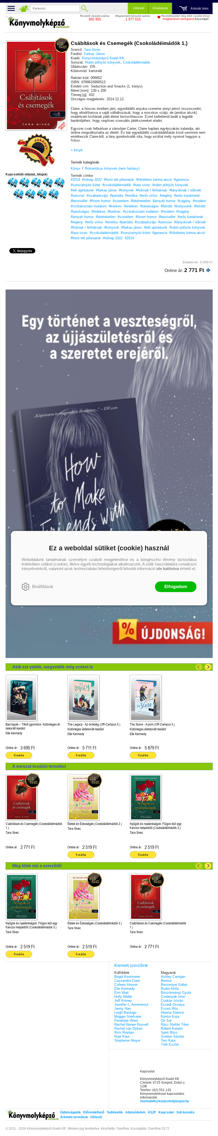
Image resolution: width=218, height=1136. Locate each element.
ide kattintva (167, 568)
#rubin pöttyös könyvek (170, 185)
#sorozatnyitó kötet (85, 185)
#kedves (115, 206)
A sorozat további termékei (39, 766)
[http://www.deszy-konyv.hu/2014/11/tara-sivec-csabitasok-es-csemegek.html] (12, 183)
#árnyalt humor (164, 201)
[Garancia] (36, 150)
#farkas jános (106, 190)
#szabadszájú (97, 196)
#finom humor (100, 201)
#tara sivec (141, 185)
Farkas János (94, 54)
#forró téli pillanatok (119, 180)
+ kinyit (76, 150)
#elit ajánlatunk (82, 190)
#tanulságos (149, 206)
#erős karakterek (187, 196)
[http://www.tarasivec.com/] (53, 194)
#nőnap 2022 (92, 180)
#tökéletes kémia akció (154, 180)
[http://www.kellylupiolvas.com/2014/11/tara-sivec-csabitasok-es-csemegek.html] (36, 183)
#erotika (131, 196)
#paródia (116, 196)
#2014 (75, 180)
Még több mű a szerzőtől (36, 865)
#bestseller (79, 201)
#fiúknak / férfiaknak (151, 190)
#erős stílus (149, 196)
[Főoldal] (23, 8)
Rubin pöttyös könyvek (102, 62)
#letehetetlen (140, 201)
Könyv (76, 168)
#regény (166, 196)
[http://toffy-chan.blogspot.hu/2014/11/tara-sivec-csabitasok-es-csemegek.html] (48, 183)
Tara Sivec (92, 50)
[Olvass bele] (57, 121)
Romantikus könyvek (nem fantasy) (112, 168)
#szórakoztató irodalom (89, 206)
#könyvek (126, 190)
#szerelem (121, 201)
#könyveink (183, 206)
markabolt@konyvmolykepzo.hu (164, 1101)
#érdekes (131, 206)
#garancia (181, 180)
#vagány (184, 201)
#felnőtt (166, 206)
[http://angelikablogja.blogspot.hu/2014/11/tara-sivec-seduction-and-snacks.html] (59, 183)
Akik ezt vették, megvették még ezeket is (52, 667)
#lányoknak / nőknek (185, 190)
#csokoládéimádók (116, 185)
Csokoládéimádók (136, 62)
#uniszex (78, 196)
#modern (199, 201)
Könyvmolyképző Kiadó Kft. (103, 58)
